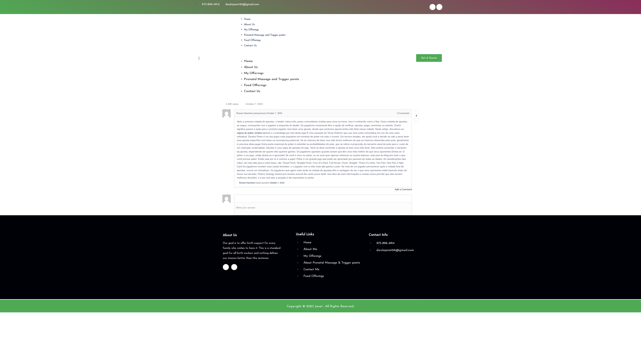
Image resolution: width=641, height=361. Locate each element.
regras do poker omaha (249, 133)
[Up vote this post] (416, 111)
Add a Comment (403, 189)
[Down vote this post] (416, 120)
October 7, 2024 (277, 183)
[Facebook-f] (433, 7)
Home (247, 19)
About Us (249, 24)
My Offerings (251, 30)
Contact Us (250, 45)
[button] (326, 55)
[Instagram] (439, 7)
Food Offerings (252, 40)
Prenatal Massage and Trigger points (264, 35)
